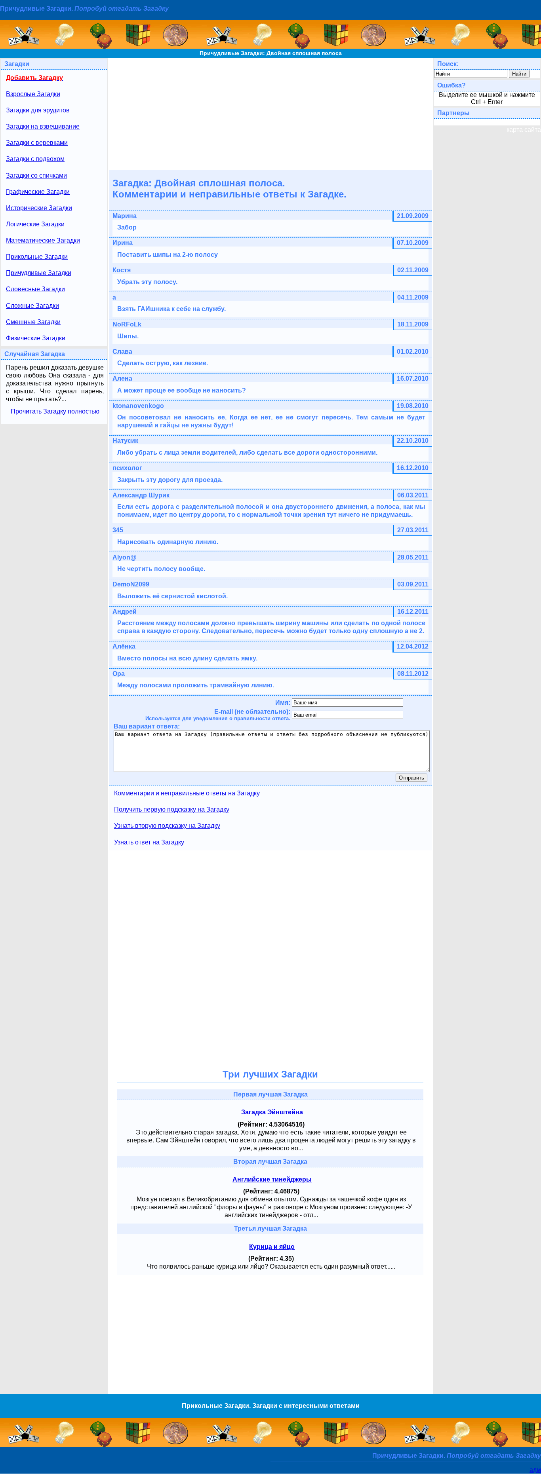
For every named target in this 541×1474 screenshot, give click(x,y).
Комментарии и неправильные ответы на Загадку (187, 793)
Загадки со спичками (36, 175)
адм (535, 1469)
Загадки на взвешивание (43, 126)
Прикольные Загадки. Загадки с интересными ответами (271, 1405)
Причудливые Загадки (38, 272)
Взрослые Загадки (33, 94)
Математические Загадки (43, 240)
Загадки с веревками (37, 142)
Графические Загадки (38, 191)
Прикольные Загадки (37, 256)
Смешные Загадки (33, 322)
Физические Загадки (35, 338)
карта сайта (524, 129)
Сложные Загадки (32, 305)
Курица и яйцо (272, 1246)
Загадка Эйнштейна (272, 1112)
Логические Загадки (35, 224)
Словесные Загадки (35, 289)
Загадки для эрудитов (38, 110)
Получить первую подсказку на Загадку (171, 809)
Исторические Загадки (39, 208)
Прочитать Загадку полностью (55, 411)
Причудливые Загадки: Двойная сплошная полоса (271, 53)
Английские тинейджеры (272, 1179)
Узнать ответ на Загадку (149, 842)
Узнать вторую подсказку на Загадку (167, 825)
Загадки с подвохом (35, 159)
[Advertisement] (270, 113)
